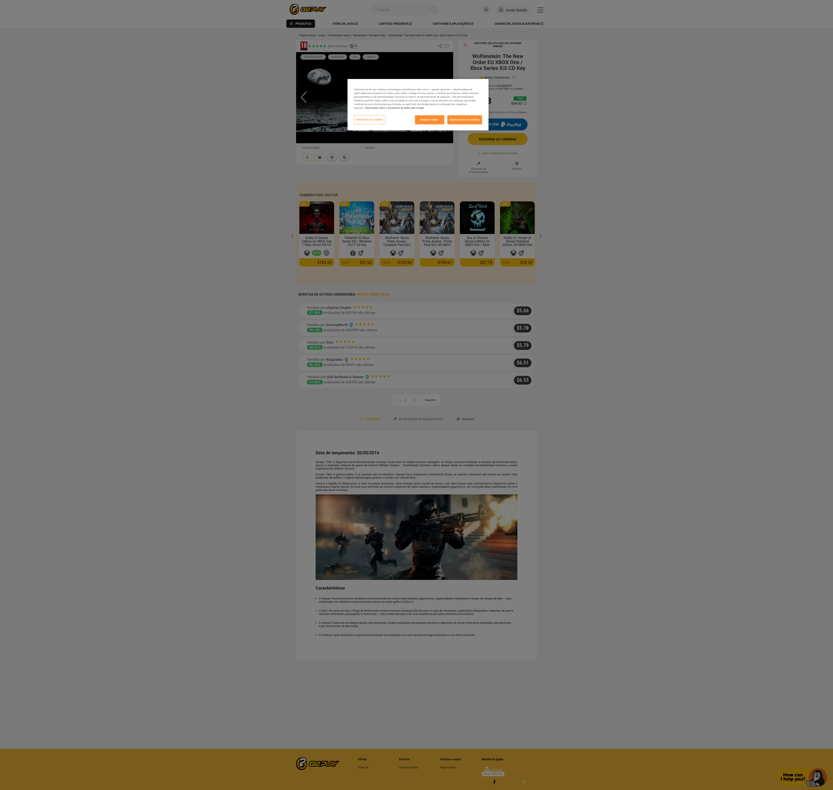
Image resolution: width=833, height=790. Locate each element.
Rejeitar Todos (429, 119)
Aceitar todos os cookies (465, 119)
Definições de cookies (369, 119)
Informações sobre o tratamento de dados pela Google (394, 107)
